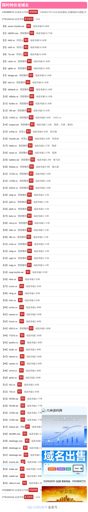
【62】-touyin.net (10, 462)
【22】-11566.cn (10, 181)
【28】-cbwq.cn (9, 223)
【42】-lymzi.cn (9, 321)
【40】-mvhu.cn (9, 307)
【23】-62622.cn (10, 188)
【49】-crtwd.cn (9, 370)
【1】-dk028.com (10, 33)
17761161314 (8, 19)
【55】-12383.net (10, 413)
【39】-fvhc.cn (9, 300)
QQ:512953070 (38, 507)
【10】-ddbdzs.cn (10, 96)
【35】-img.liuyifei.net (12, 272)
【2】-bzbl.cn (8, 40)
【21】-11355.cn (10, 174)
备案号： (54, 507)
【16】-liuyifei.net (10, 138)
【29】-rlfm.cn (9, 230)
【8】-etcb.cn (8, 82)
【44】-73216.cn (10, 335)
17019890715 (8, 12)
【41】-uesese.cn (10, 314)
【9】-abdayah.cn (10, 89)
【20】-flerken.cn (10, 167)
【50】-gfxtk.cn (9, 377)
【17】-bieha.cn (9, 145)
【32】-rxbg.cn (9, 251)
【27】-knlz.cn (9, 216)
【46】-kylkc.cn (9, 349)
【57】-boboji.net (10, 427)
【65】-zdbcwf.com (11, 483)
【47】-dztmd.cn (10, 356)
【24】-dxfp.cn (9, 195)
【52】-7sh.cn (8, 391)
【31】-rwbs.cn (9, 244)
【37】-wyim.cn (9, 286)
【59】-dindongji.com (12, 441)
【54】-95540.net (10, 406)
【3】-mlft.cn (8, 47)
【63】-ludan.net (10, 469)
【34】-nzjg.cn (9, 265)
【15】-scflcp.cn (9, 131)
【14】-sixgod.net (10, 124)
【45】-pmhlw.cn (10, 342)
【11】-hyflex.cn (10, 103)
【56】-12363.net (10, 420)
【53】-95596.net (10, 398)
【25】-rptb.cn (9, 202)
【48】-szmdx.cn (10, 363)
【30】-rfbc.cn (8, 237)
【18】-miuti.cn (9, 152)
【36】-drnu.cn (9, 279)
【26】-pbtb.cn (9, 209)
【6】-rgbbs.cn (9, 68)
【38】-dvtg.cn (9, 293)
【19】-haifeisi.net (10, 159)
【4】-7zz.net (8, 54)
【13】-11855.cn (10, 117)
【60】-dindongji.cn (11, 448)
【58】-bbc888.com (11, 434)
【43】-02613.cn (10, 328)
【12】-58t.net (9, 110)
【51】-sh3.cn (8, 384)
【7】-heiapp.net (9, 75)
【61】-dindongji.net (11, 455)
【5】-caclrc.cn (9, 61)
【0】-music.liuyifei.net (13, 26)
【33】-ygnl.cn (9, 258)
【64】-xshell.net (10, 476)
